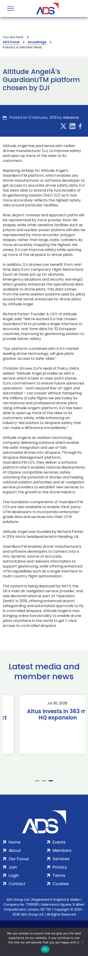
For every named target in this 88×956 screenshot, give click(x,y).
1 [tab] (37, 780)
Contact (17, 884)
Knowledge (37, 42)
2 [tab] (44, 780)
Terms (59, 875)
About (15, 850)
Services (61, 859)
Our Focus (19, 859)
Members (62, 850)
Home (15, 842)
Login (14, 875)
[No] (82, 942)
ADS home (11, 42)
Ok (45, 949)
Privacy (60, 867)
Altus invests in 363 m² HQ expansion (44, 714)
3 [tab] (51, 780)
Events (59, 842)
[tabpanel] (44, 724)
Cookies (61, 884)
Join (13, 867)
